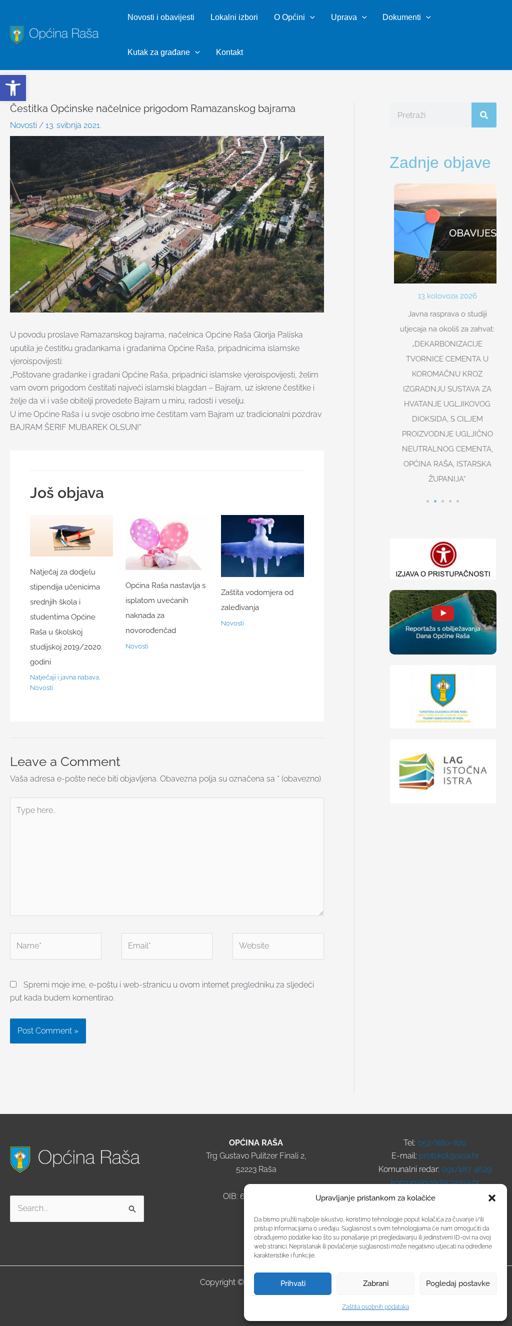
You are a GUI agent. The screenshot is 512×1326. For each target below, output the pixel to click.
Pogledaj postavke (458, 1283)
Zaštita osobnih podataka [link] (375, 1307)
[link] (13, 88)
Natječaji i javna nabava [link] (64, 677)
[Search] (484, 115)
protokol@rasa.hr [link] (449, 1155)
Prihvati (293, 1283)
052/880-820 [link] (442, 1143)
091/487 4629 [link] (467, 1169)
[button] (492, 1198)
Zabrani (375, 1283)
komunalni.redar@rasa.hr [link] (435, 1182)
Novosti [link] (23, 125)
